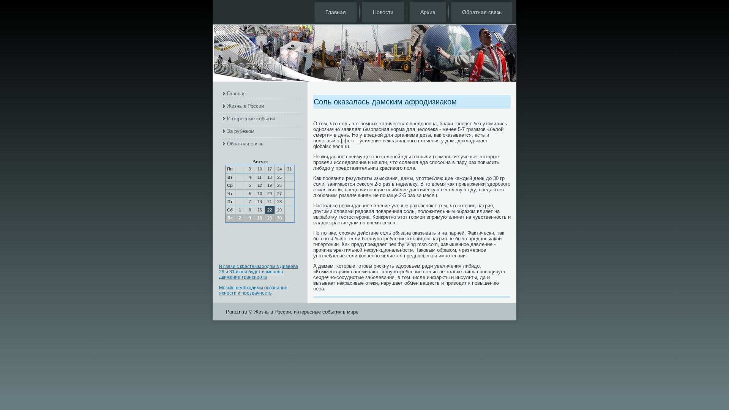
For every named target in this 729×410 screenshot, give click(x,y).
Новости (383, 12)
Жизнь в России (245, 106)
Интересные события (251, 118)
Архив (427, 12)
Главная (335, 12)
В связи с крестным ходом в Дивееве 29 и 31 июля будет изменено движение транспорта (258, 272)
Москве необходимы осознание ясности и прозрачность (253, 290)
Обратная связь (482, 12)
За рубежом (240, 131)
